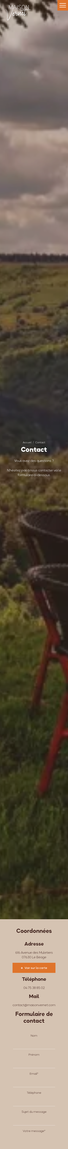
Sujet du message (34, 1111)
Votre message (34, 1130)
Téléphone (34, 1092)
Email (34, 1073)
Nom (34, 1035)
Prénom (34, 1054)
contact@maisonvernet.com (34, 1005)
